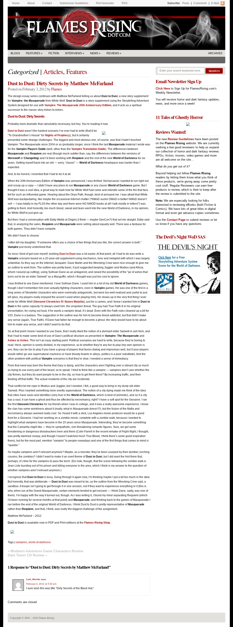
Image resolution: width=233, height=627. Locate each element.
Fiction (53, 53)
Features (33, 53)
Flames (56, 89)
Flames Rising (116, 28)
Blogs (15, 53)
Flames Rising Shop (97, 522)
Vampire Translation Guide (88, 149)
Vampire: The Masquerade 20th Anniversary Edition (78, 105)
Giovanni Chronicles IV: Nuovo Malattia (59, 301)
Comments (200, 3)
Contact (47, 3)
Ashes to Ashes (18, 340)
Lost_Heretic (33, 579)
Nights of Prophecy (57, 135)
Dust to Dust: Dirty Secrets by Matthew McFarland (60, 83)
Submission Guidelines (74, 3)
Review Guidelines (181, 139)
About (31, 3)
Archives (215, 53)
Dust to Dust (16, 130)
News (94, 53)
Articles (53, 71)
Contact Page (176, 219)
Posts (185, 3)
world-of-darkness (39, 542)
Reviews (112, 53)
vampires (21, 542)
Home (16, 3)
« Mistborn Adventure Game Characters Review (45, 551)
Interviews (73, 53)
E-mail (215, 3)
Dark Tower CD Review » (27, 555)
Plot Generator (105, 3)
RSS (124, 3)
